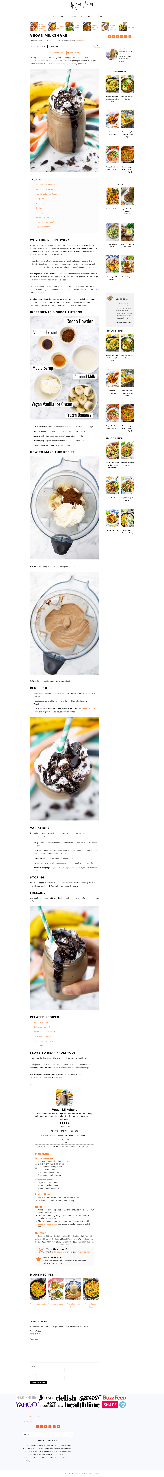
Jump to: (37, 180)
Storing (39, 208)
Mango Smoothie (41, 1022)
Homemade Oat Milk (42, 1027)
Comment (34, 1339)
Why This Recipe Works (45, 185)
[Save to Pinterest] (2, 740)
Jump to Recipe (58, 53)
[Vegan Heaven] (82, 10)
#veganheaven (82, 1252)
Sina (87, 1146)
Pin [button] (65, 1131)
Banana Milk (39, 1046)
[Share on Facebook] (2, 736)
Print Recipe (74, 53)
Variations (40, 203)
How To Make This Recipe (46, 194)
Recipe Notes (41, 199)
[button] (60, 1123)
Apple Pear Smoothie (42, 1036)
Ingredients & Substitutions (47, 189)
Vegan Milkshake (43, 227)
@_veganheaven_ (62, 1252)
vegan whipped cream (48, 1224)
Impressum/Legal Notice (33, 1417)
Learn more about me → (124, 322)
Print (55, 1131)
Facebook (37, 1077)
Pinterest (58, 1077)
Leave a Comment (80, 40)
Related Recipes (42, 217)
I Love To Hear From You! (47, 222)
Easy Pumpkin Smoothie (44, 1041)
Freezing (39, 213)
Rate (75, 1131)
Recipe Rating (35, 1331)
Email (33, 1375)
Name (33, 1366)
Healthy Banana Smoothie (45, 1032)
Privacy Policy (29, 1422)
